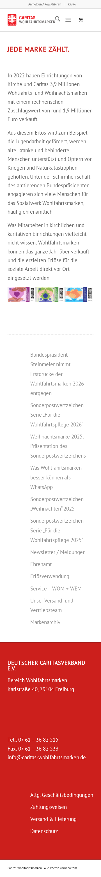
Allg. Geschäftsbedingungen (61, 794)
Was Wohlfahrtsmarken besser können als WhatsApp (56, 477)
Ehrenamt (41, 564)
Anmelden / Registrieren (44, 4)
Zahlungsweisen (48, 807)
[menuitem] (45, 4)
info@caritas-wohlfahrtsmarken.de (47, 757)
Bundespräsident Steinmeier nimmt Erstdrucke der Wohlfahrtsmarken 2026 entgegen (57, 373)
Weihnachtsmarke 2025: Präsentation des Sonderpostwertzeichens (58, 446)
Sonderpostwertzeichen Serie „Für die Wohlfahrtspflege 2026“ (57, 415)
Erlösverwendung (49, 576)
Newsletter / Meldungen (58, 552)
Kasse (72, 4)
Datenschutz (44, 831)
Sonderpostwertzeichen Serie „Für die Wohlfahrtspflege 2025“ (57, 530)
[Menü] (69, 20)
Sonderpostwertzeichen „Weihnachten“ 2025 (57, 504)
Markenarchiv (45, 622)
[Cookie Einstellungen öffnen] (10, 869)
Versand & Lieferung (53, 819)
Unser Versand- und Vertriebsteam (51, 605)
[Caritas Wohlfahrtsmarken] (42, 20)
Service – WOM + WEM (56, 588)
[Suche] (54, 20)
